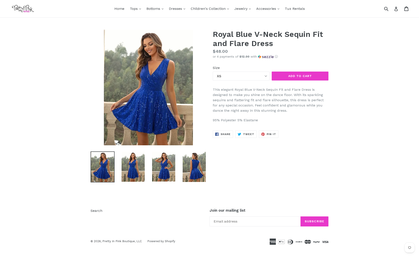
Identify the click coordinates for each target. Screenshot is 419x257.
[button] (270, 57)
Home (119, 9)
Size (216, 68)
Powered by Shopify (161, 241)
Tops (136, 8)
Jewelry (243, 8)
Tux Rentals (295, 9)
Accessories (269, 8)
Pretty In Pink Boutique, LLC (122, 241)
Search (96, 211)
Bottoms (156, 8)
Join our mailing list (228, 210)
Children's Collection (211, 8)
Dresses (178, 8)
